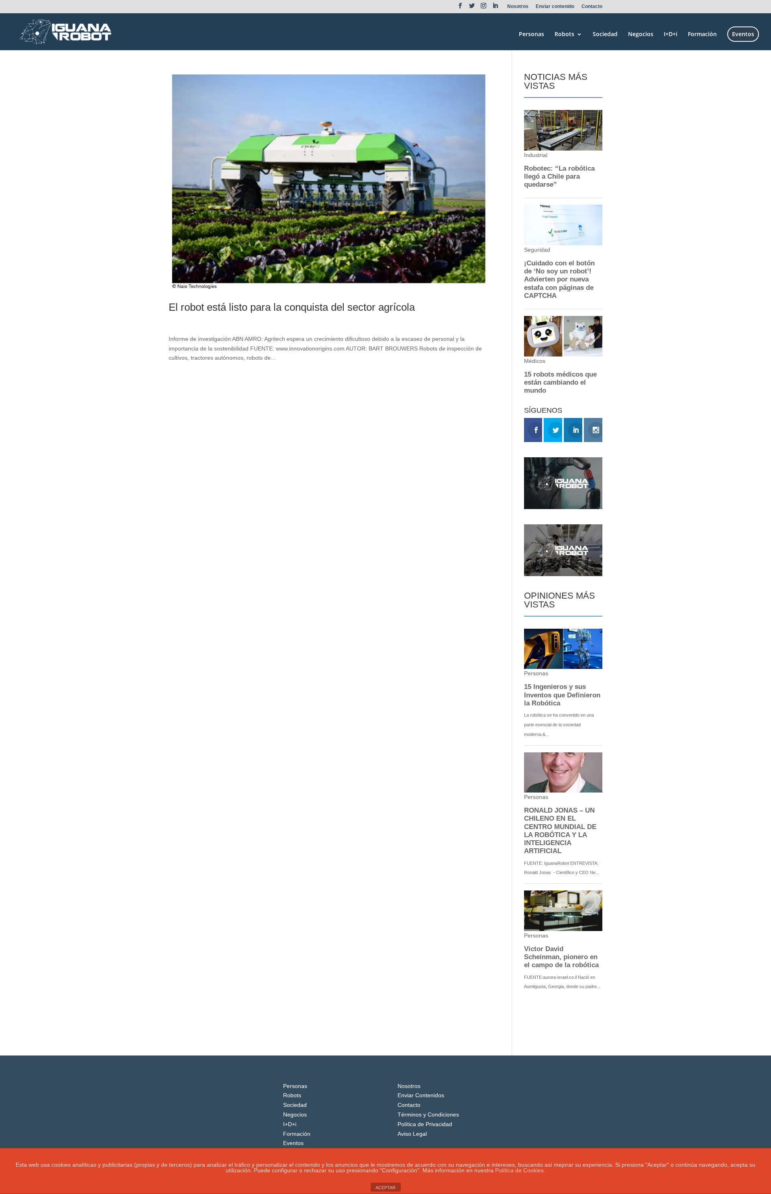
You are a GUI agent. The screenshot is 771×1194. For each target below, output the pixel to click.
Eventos (743, 34)
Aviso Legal (412, 1134)
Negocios (640, 34)
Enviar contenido (555, 6)
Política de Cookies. (520, 1170)
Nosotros (517, 6)
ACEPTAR (385, 1187)
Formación (702, 34)
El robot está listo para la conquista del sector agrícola (292, 307)
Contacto (591, 6)
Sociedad (605, 34)
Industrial (232, 321)
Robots (564, 34)
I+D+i (670, 34)
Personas (531, 34)
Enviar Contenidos (421, 1095)
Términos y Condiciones (428, 1114)
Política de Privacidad (425, 1124)
